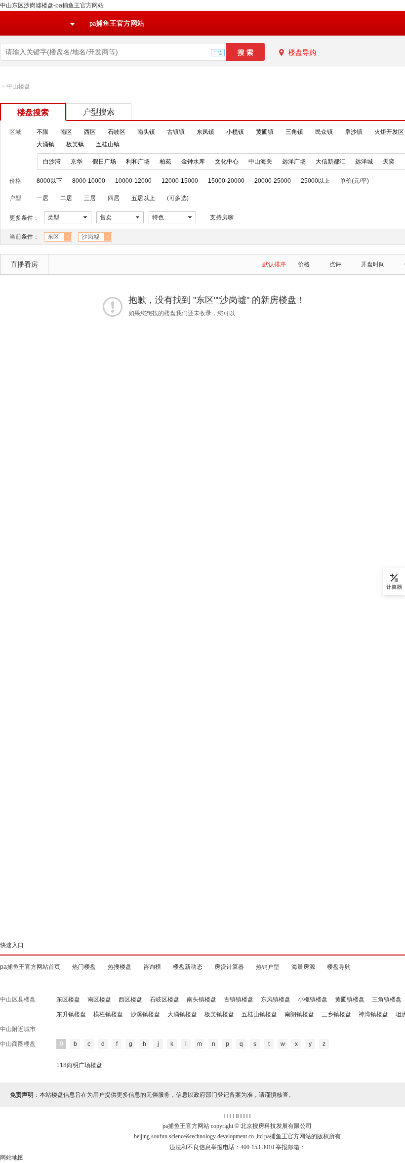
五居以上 (143, 198)
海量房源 (303, 966)
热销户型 (268, 966)
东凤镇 (205, 131)
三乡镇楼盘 (336, 1014)
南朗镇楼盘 (299, 1014)
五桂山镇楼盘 (259, 1014)
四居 (114, 198)
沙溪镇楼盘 (145, 1014)
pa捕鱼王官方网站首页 (30, 966)
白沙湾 (52, 161)
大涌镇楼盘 (182, 1014)
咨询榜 (152, 966)
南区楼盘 (99, 999)
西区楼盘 (130, 999)
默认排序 (274, 264)
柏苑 (165, 161)
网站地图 (12, 1157)
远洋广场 (294, 161)
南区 (66, 131)
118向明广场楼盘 (79, 1065)
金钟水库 (193, 161)
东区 (53, 236)
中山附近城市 (18, 1029)
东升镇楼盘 (71, 1014)
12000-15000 (180, 180)
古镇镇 (176, 131)
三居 (90, 198)
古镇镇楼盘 (238, 999)
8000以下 (49, 180)
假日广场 (104, 161)
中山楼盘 (18, 86)
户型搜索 (99, 112)
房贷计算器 (229, 966)
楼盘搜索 (33, 112)
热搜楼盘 (119, 966)
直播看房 (24, 264)
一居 (42, 198)
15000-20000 (226, 180)
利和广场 (138, 161)
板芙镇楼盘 (219, 1014)
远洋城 (364, 161)
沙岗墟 (90, 236)
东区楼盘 (68, 999)
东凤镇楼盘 (275, 999)
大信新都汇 (330, 161)
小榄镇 (235, 131)
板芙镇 (75, 144)
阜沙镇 (354, 131)
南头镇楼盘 (201, 999)
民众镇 (324, 131)
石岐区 (116, 131)
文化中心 (227, 161)
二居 (66, 198)
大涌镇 (45, 144)
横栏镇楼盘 (108, 1014)
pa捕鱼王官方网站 (116, 23)
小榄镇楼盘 (312, 999)
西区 (90, 131)
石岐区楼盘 (164, 999)
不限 (42, 131)
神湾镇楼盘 (373, 1014)
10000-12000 (133, 180)
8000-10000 (88, 180)
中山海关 (260, 161)
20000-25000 (272, 180)
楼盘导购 (302, 52)
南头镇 (146, 131)
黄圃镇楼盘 (349, 999)
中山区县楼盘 (18, 999)
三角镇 (294, 131)
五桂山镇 (108, 144)
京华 (76, 161)
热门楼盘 (84, 966)
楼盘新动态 (187, 966)
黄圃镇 (265, 131)
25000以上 (315, 180)
